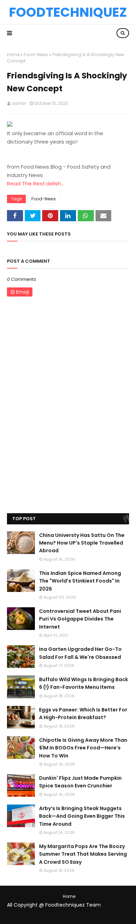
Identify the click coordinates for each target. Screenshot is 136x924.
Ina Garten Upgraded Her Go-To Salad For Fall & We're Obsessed (80, 653)
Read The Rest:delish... (35, 183)
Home (13, 54)
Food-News (36, 54)
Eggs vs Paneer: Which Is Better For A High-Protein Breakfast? (83, 713)
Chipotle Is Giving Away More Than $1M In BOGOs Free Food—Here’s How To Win (83, 748)
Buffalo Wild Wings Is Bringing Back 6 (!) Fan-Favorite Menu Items (83, 683)
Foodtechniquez (68, 12)
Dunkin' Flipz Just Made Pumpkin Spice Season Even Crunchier (80, 782)
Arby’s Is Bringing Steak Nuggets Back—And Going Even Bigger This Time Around (82, 816)
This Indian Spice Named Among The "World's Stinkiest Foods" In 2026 (80, 581)
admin (19, 103)
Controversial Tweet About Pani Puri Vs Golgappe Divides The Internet (80, 619)
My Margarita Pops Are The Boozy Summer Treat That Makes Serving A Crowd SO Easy (83, 854)
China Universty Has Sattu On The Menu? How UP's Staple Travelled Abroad (81, 543)
